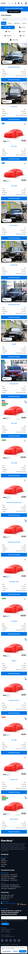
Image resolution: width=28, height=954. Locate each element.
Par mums (3, 862)
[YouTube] (2, 940)
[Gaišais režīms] (15, 3)
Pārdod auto (4, 860)
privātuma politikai (4, 921)
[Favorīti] (12, 3)
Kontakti (3, 866)
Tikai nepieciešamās (6, 951)
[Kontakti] (22, 3)
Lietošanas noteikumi (5, 944)
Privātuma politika (14, 944)
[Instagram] (15, 940)
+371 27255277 (11, 878)
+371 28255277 (14, 876)
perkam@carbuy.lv (14, 885)
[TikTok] (19, 940)
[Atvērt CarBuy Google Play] (22, 904)
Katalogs (3, 859)
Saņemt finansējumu (14, 11)
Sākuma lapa (4, 857)
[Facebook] (10, 940)
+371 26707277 (13, 874)
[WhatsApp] (18, 3)
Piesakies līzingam (14, 79)
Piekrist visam (22, 951)
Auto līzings (4, 864)
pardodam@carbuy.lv (15, 886)
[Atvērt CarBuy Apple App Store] (8, 904)
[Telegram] (6, 940)
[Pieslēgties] (9, 3)
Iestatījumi (15, 951)
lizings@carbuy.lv (12, 888)
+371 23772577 (13, 880)
